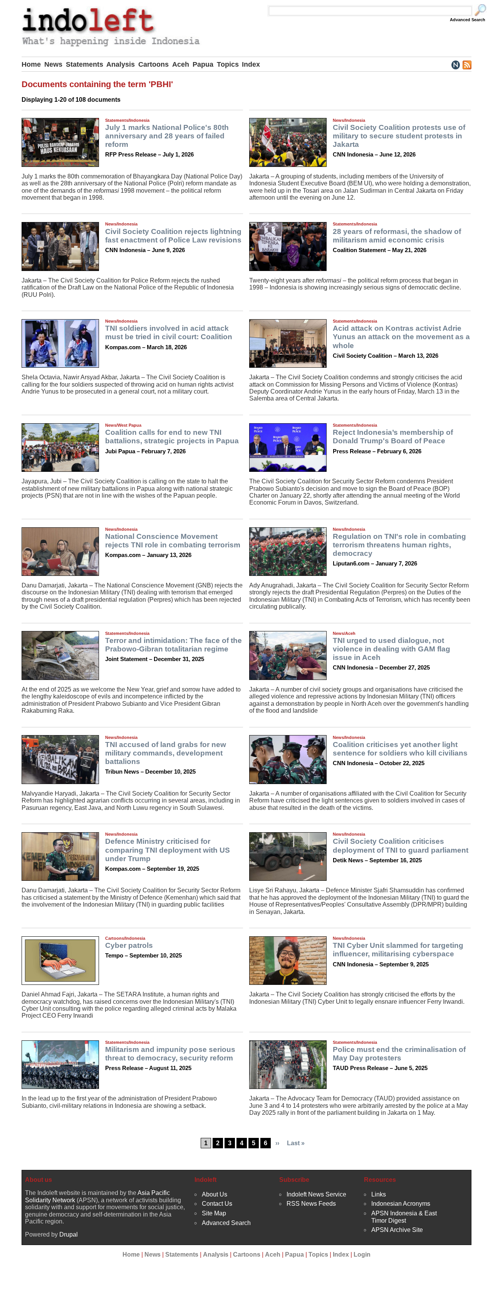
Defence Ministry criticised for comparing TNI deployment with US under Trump (167, 849)
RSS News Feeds (311, 1203)
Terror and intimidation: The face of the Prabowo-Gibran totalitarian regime (173, 644)
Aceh (180, 64)
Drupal (68, 1234)
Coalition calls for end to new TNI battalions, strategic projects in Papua (172, 436)
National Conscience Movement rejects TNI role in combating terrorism (172, 540)
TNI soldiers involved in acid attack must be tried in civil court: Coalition (168, 332)
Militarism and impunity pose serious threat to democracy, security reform (170, 1053)
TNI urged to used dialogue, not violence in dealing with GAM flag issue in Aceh (391, 648)
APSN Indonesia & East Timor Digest (404, 1216)
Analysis (120, 64)
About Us (214, 1194)
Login (362, 1254)
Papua (203, 64)
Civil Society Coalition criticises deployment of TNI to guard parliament (400, 845)
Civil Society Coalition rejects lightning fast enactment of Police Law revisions (173, 235)
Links (378, 1194)
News (53, 64)
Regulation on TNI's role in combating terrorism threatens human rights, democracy (399, 544)
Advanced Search (467, 19)
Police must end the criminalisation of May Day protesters (399, 1053)
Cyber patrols (129, 945)
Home (31, 64)
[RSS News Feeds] (466, 64)
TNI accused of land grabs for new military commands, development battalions (165, 753)
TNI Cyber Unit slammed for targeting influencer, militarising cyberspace (398, 949)
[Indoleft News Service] (455, 64)
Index (251, 64)
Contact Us (217, 1203)
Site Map (214, 1213)
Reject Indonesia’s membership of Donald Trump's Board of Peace (393, 436)
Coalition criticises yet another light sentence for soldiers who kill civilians (400, 748)
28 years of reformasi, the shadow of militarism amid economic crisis (397, 235)
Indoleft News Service (316, 1194)
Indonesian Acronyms (400, 1203)
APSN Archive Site (397, 1230)
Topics (228, 64)
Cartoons (153, 64)
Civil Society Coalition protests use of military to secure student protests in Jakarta (399, 135)
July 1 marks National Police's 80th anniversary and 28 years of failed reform (167, 135)
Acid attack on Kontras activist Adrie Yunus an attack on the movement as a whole (401, 336)
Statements (84, 64)
